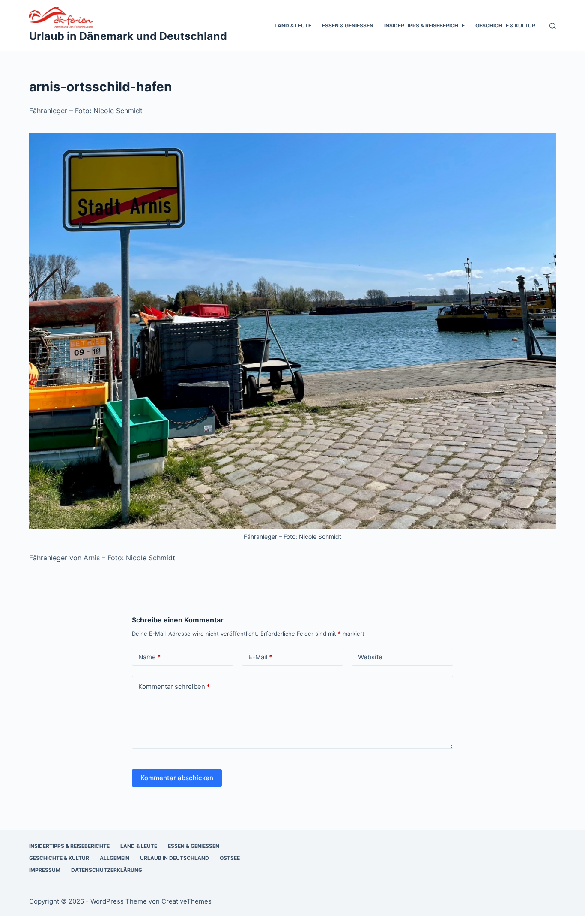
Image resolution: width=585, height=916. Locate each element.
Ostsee (230, 858)
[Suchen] (552, 26)
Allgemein (114, 858)
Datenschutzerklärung (106, 870)
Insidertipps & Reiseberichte (424, 25)
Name (149, 657)
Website (370, 657)
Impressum (44, 870)
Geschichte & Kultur (505, 25)
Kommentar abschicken (176, 778)
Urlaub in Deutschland (174, 858)
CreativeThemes (186, 901)
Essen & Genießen (347, 25)
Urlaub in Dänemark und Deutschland (128, 36)
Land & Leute (293, 25)
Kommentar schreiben (174, 686)
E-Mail (260, 657)
